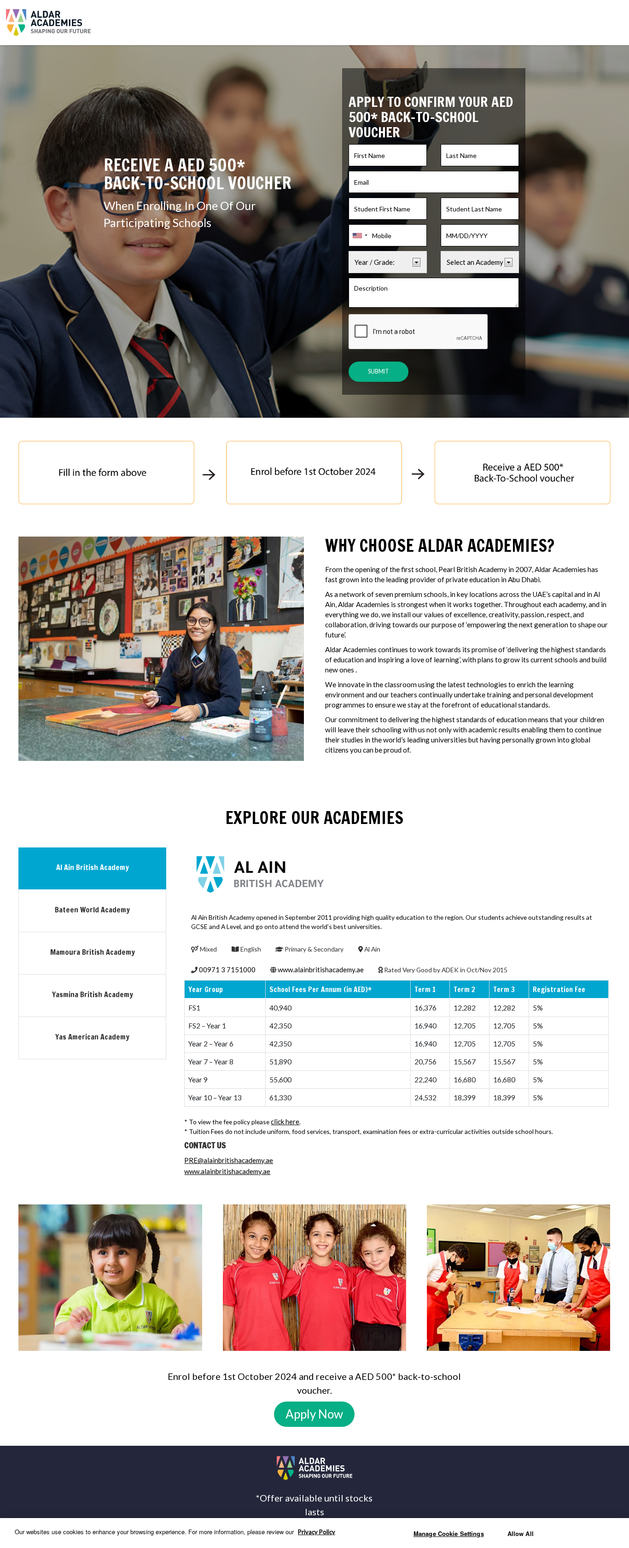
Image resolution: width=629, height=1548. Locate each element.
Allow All (520, 1533)
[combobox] (359, 235)
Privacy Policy (316, 1532)
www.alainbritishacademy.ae (321, 969)
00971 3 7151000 (227, 969)
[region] (314, 1533)
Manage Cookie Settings (449, 1533)
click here (285, 1121)
